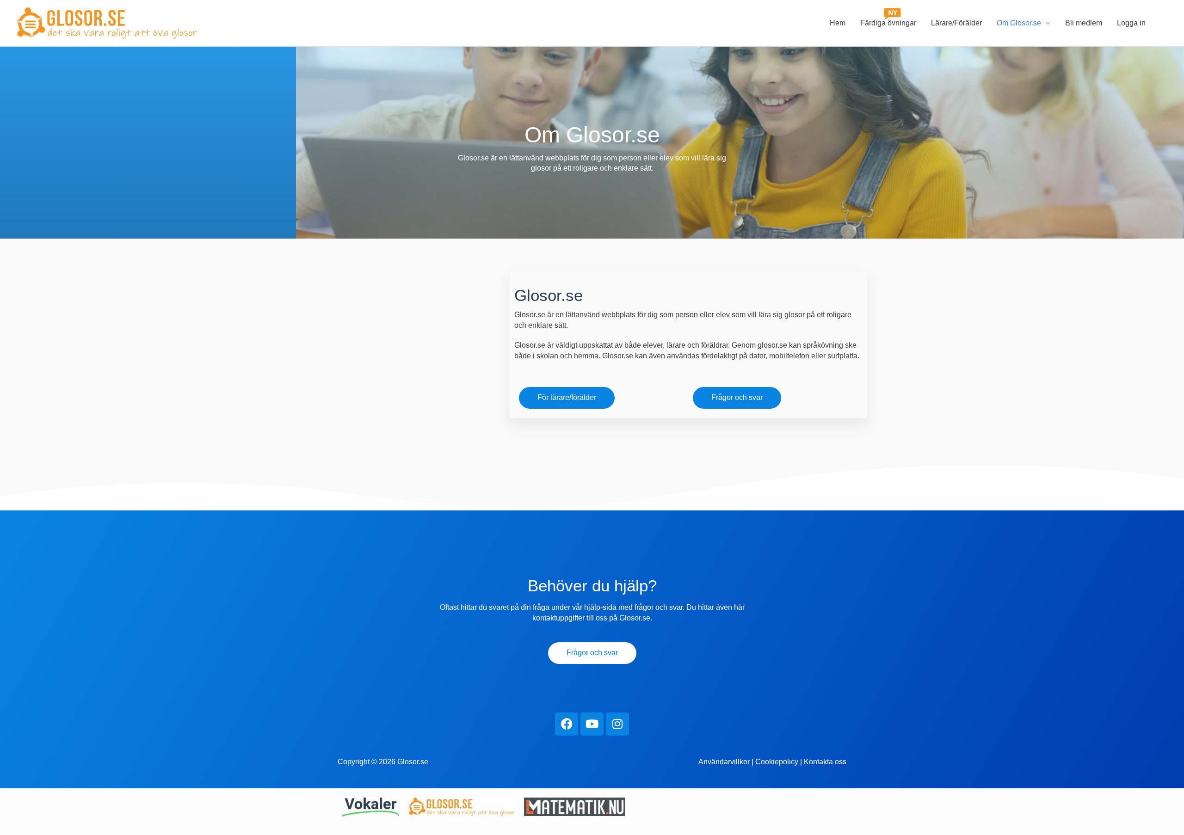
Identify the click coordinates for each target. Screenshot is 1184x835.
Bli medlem (1083, 23)
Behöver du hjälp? (592, 586)
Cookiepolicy (776, 762)
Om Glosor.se (1019, 23)
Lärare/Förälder (956, 23)
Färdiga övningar (888, 23)
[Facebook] (566, 724)
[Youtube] (592, 724)
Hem (837, 23)
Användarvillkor (724, 762)
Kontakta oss (825, 762)
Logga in (1131, 23)
